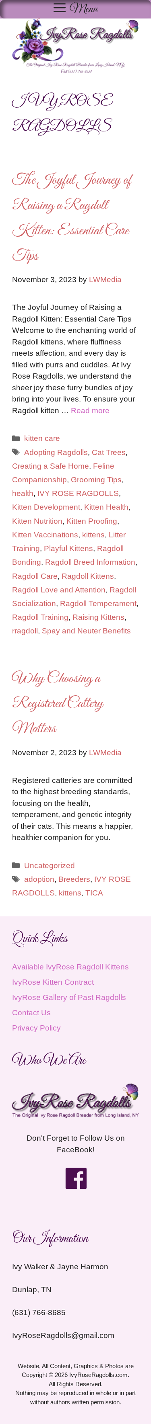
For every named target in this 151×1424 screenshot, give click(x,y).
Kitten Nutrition (37, 521)
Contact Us (31, 1012)
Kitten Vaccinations (45, 535)
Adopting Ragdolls (56, 452)
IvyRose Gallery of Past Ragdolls (69, 997)
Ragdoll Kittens (88, 576)
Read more (90, 410)
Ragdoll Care (35, 576)
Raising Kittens (98, 617)
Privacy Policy (36, 1028)
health (22, 493)
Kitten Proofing (91, 521)
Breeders (74, 879)
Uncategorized (49, 865)
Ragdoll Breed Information (90, 562)
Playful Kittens (68, 548)
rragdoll (25, 631)
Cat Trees (109, 452)
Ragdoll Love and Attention (58, 590)
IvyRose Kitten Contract (53, 982)
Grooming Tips (96, 479)
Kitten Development (46, 507)
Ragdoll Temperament (98, 603)
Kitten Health (106, 507)
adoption (39, 879)
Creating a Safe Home (50, 466)
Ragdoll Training (40, 617)
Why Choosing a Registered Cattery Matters (57, 704)
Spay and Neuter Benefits (86, 631)
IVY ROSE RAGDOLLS (78, 493)
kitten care (42, 438)
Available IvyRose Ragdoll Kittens (70, 967)
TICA (94, 893)
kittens (93, 535)
